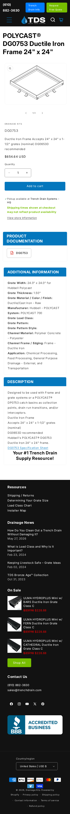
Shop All (19, 663)
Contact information (26, 800)
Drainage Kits (33, 790)
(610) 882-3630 (18, 685)
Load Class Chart (19, 505)
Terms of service (50, 800)
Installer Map (16, 510)
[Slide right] (42, 113)
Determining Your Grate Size (27, 500)
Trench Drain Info (34, 7)
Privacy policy (30, 794)
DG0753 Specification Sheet (28, 448)
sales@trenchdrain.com (24, 690)
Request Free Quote (55, 7)
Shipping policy (51, 794)
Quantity (10, 164)
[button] (53, 20)
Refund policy (36, 806)
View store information (22, 217)
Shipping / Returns (20, 495)
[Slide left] (26, 113)
